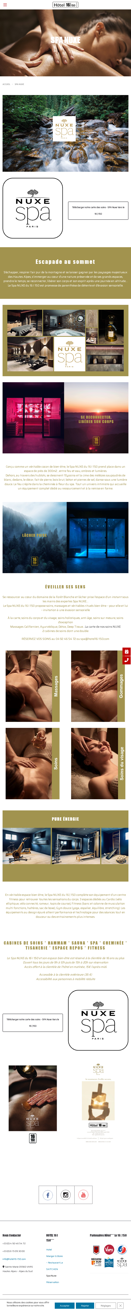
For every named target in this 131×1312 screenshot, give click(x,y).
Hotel (49, 1249)
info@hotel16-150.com (14, 1259)
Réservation (52, 1282)
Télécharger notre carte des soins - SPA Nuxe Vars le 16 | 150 (98, 211)
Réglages (106, 1306)
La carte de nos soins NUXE (103, 626)
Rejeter (85, 1306)
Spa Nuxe (51, 1276)
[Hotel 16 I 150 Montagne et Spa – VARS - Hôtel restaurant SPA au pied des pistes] (65, 4)
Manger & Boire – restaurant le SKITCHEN (54, 1262)
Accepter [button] (64, 1306)
